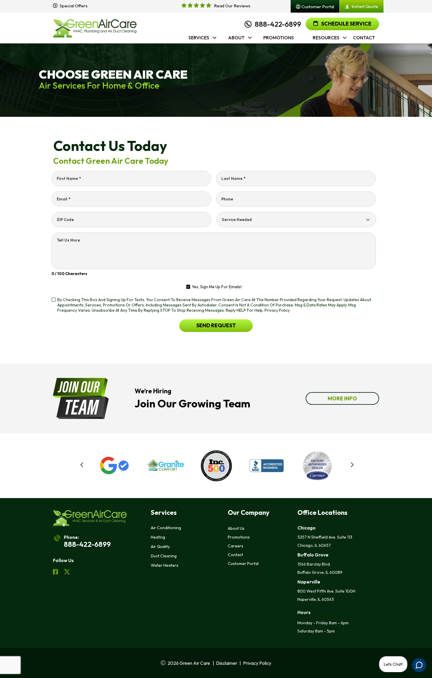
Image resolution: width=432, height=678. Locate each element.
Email (63, 199)
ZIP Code (65, 219)
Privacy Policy (277, 310)
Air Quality (160, 546)
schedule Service (345, 23)
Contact (235, 554)
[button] (89, 465)
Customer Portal (243, 563)
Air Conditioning (166, 527)
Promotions (239, 537)
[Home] (95, 28)
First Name (69, 178)
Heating (158, 537)
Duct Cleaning (164, 556)
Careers (235, 546)
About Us (236, 528)
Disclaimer (226, 663)
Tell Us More (68, 240)
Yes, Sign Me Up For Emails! (217, 286)
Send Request (216, 325)
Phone (227, 199)
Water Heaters (164, 565)
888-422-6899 (278, 24)
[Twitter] (67, 573)
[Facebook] (56, 573)
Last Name (233, 178)
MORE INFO (342, 398)
